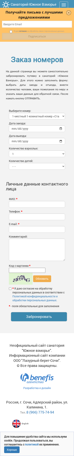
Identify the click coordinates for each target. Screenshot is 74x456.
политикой (32, 444)
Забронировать (39, 316)
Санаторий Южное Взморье (33, 4)
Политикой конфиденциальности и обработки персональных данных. (35, 298)
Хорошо (12, 449)
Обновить (42, 278)
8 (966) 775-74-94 (40, 412)
